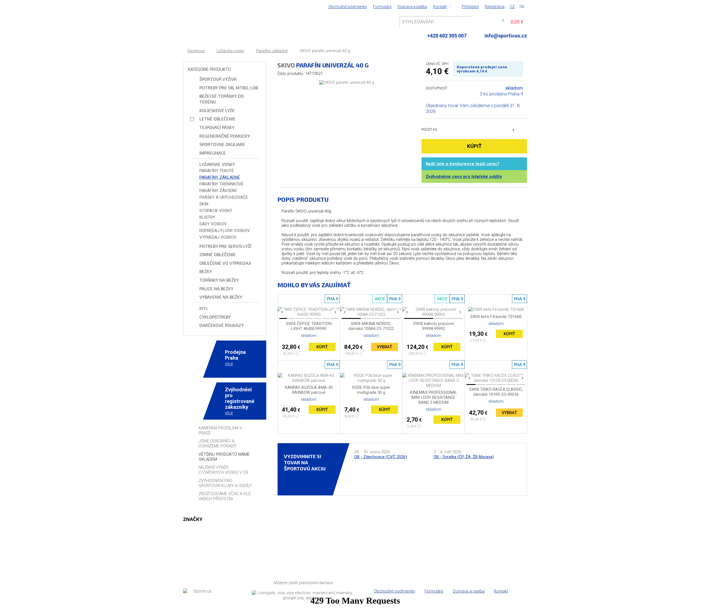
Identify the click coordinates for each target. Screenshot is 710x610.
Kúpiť (322, 346)
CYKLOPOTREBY (215, 316)
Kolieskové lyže (217, 110)
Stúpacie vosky (215, 210)
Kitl (203, 308)
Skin (203, 203)
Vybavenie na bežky (220, 296)
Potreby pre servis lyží (225, 246)
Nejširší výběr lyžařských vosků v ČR (223, 470)
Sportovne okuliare (222, 144)
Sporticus (196, 51)
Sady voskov (213, 223)
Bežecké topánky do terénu (221, 98)
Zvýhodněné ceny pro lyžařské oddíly (464, 176)
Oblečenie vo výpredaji (225, 263)
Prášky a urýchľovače (223, 197)
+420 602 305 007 (446, 36)
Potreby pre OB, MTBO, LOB (228, 87)
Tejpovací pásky (216, 127)
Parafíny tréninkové (221, 184)
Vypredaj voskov (218, 237)
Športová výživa (218, 79)
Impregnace (212, 152)
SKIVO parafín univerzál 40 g (325, 51)
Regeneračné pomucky (224, 135)
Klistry (207, 217)
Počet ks (429, 129)
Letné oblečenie (217, 118)
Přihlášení (470, 6)
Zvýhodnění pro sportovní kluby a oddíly (225, 483)
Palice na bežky (216, 288)
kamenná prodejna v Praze (220, 430)
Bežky (205, 271)
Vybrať (384, 346)
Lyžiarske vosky (230, 51)
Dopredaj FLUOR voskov (224, 230)
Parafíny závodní (218, 190)
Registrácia (494, 6)
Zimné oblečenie (217, 254)
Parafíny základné (272, 51)
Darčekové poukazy (221, 325)
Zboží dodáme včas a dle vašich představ (225, 496)
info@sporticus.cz (506, 36)
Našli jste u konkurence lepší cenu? (462, 164)
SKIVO (286, 65)
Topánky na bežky (219, 280)
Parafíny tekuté (216, 170)
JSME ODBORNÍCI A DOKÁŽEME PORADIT (218, 443)
